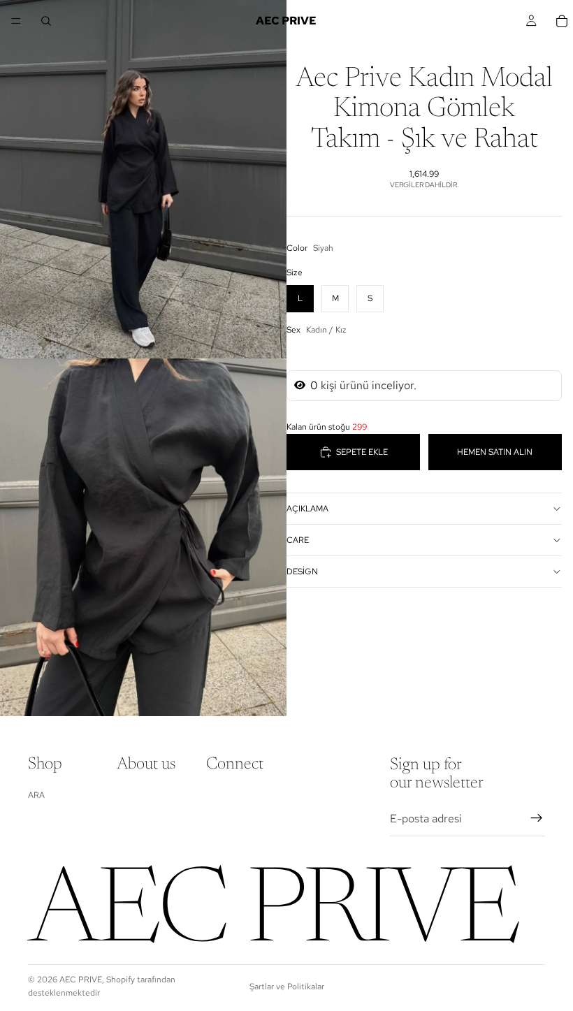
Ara (36, 795)
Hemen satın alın (494, 452)
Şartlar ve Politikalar (286, 986)
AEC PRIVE (80, 979)
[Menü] (16, 21)
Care (297, 540)
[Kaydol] (536, 818)
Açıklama (307, 508)
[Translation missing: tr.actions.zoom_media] (143, 179)
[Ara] (46, 21)
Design (302, 571)
